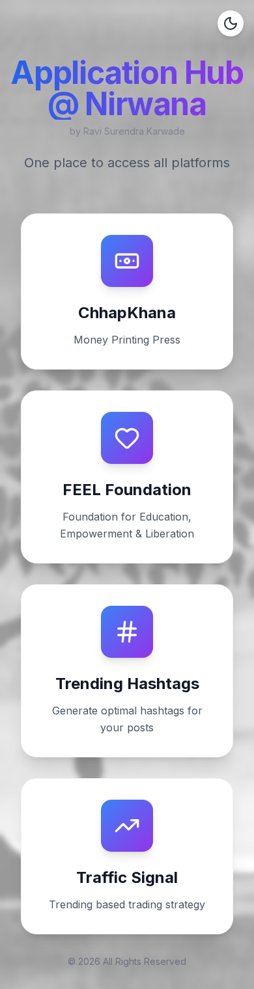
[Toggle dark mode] (231, 23)
